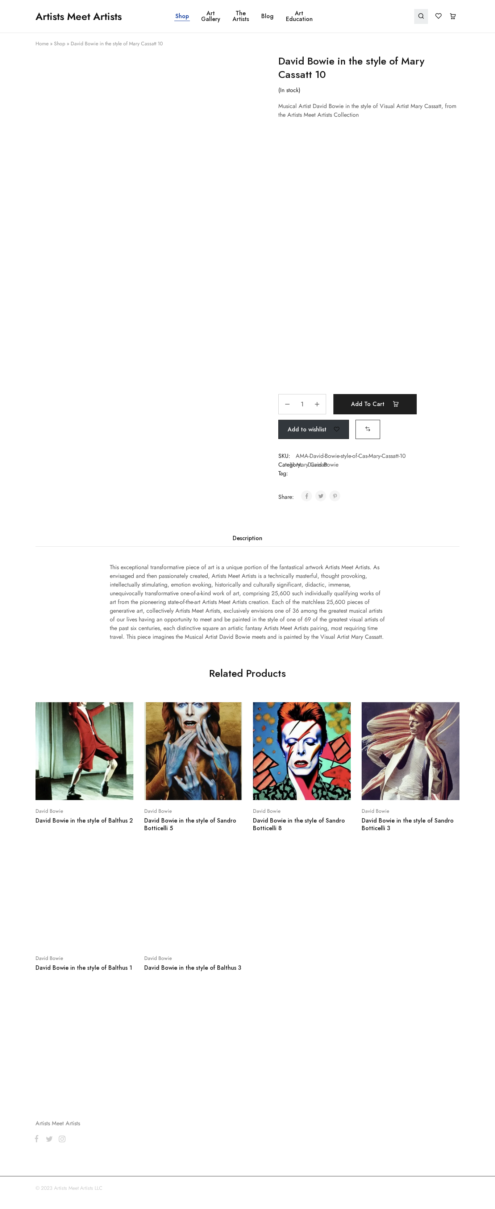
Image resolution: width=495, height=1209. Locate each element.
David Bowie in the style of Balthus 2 (84, 820)
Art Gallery (210, 16)
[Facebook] (38, 1007)
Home (42, 43)
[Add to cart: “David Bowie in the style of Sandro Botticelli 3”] (391, 789)
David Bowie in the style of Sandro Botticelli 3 (408, 824)
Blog (267, 16)
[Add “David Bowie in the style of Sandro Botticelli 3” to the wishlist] (428, 789)
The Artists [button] (241, 16)
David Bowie (49, 811)
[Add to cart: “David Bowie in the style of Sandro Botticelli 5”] (174, 789)
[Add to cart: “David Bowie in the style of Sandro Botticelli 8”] (282, 789)
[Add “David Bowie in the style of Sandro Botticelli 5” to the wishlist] (211, 789)
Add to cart (368, 404)
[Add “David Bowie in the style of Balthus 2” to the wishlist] (102, 789)
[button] (368, 429)
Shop (182, 16)
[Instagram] (60, 1007)
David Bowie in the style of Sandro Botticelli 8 (299, 824)
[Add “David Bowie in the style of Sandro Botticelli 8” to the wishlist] (320, 789)
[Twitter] (49, 1007)
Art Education (299, 16)
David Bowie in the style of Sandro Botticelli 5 (190, 824)
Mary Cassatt (311, 464)
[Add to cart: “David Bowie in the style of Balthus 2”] (65, 789)
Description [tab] (247, 538)
